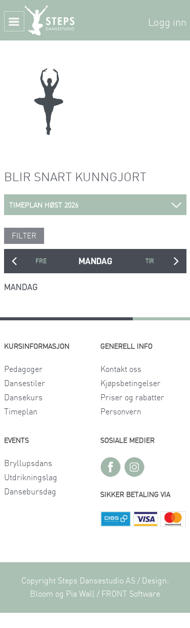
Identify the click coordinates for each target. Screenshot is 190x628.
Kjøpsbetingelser (130, 384)
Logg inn (167, 23)
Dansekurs (23, 398)
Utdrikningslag (30, 478)
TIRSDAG (150, 261)
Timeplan (20, 412)
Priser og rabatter (132, 398)
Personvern (120, 412)
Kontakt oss (120, 369)
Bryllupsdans (28, 463)
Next (176, 261)
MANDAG (95, 261)
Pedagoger (23, 369)
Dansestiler (24, 384)
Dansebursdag (30, 492)
